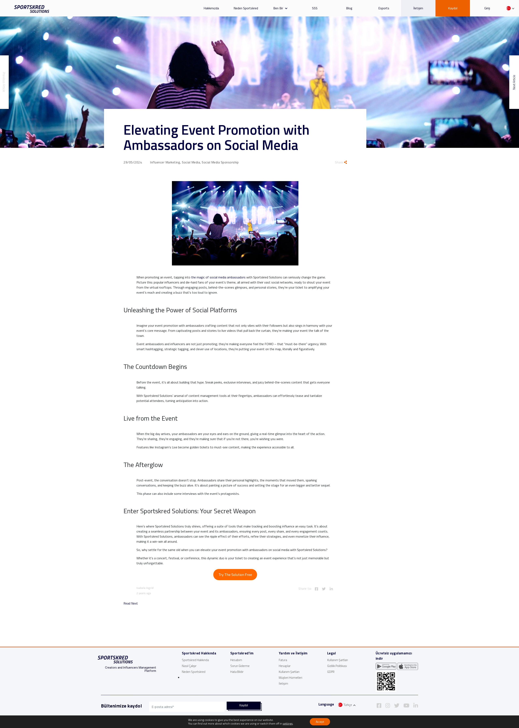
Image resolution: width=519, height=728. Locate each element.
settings (288, 723)
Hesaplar (285, 666)
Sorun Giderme (240, 666)
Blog (349, 8)
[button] (285, 8)
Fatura (283, 660)
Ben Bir (278, 8)
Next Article (514, 82)
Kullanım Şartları (289, 671)
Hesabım (236, 660)
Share (339, 162)
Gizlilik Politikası (337, 666)
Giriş (487, 8)
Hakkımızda (211, 8)
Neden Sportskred (246, 8)
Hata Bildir (236, 671)
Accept (320, 721)
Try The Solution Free (235, 574)
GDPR (331, 671)
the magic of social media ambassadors (218, 277)
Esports (383, 8)
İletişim (418, 8)
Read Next (130, 603)
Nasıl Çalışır (189, 666)
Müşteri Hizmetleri (290, 677)
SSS (314, 8)
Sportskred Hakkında (195, 660)
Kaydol (452, 8)
